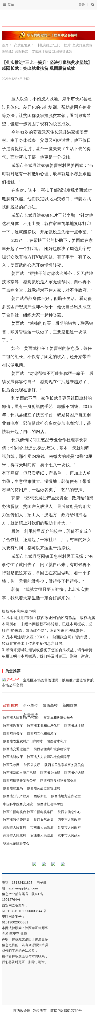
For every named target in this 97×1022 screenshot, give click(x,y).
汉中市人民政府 (69, 835)
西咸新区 (40, 796)
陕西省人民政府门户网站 (21, 717)
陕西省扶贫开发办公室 (19, 780)
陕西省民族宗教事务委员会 (64, 765)
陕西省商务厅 (13, 733)
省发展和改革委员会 (58, 717)
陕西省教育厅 (13, 726)
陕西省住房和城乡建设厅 (52, 749)
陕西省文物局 (50, 773)
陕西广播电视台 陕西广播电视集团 (28, 812)
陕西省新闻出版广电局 (19, 773)
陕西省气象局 (43, 820)
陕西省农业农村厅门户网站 (23, 741)
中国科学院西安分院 (18, 804)
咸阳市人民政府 (14, 827)
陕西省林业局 (74, 726)
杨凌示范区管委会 (16, 843)
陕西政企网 (22, 1011)
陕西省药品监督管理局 (43, 788)
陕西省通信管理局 (16, 820)
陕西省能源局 (13, 788)
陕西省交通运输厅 (16, 749)
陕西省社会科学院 (50, 804)
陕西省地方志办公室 (66, 796)
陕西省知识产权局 (16, 796)
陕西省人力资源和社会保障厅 (48, 757)
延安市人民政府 (69, 827)
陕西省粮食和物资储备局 (58, 780)
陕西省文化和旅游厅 (42, 733)
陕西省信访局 (74, 773)
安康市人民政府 (41, 835)
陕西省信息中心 (69, 812)
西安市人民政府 (69, 820)
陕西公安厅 (32, 765)
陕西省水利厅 (57, 741)
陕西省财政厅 (13, 757)
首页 (5, 45)
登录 (81, 5)
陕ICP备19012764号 (66, 1011)
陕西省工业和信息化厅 (43, 726)
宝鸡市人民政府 (41, 827)
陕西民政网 (11, 765)
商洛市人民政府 (14, 835)
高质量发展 (22, 45)
